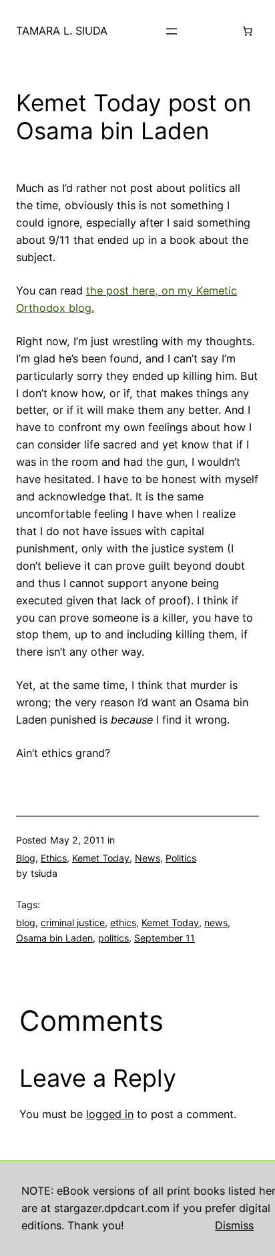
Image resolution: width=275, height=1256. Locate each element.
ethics (123, 922)
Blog (25, 858)
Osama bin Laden (54, 937)
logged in (109, 1114)
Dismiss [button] (234, 1225)
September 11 (164, 937)
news (216, 922)
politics (113, 937)
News (147, 858)
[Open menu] (172, 31)
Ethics (54, 858)
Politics (181, 858)
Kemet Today (100, 858)
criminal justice (73, 922)
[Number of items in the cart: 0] (248, 31)
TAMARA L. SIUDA (61, 30)
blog (25, 922)
